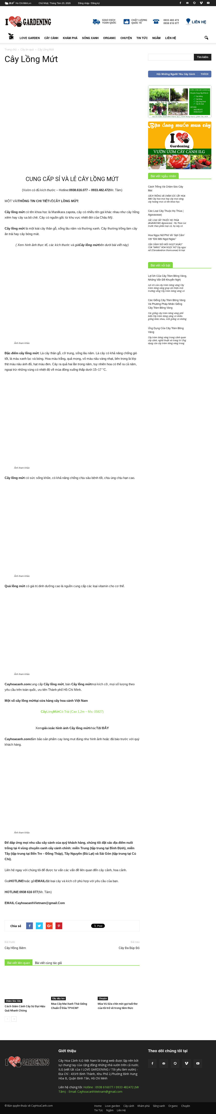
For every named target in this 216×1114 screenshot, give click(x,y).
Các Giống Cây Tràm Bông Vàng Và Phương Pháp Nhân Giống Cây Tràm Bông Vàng (166, 303)
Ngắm (156, 38)
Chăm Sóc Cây (13, 1000)
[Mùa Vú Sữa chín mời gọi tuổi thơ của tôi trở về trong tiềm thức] (119, 985)
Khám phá (70, 38)
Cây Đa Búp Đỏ (129, 948)
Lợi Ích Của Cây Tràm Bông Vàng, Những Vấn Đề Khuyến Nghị (167, 277)
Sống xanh (90, 38)
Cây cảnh (51, 38)
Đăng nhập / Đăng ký (89, 3)
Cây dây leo (58, 998)
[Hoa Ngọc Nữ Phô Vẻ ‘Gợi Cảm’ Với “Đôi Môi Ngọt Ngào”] (200, 247)
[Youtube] (208, 2)
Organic (109, 38)
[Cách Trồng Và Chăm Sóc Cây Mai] (200, 192)
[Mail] (187, 2)
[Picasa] (194, 2)
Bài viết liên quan (18, 963)
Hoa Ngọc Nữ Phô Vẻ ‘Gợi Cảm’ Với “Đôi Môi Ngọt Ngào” (166, 237)
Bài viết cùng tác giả (48, 963)
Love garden (30, 38)
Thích (204, 74)
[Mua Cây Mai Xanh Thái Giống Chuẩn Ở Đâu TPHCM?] (72, 985)
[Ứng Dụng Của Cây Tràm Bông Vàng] (200, 340)
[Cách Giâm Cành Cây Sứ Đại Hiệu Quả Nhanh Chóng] (26, 987)
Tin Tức (142, 38)
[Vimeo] (201, 2)
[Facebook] (180, 2)
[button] (206, 38)
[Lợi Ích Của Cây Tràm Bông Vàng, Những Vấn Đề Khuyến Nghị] (200, 281)
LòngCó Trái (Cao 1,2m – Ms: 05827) (72, 711)
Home (11, 38)
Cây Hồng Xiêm (15, 948)
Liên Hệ (170, 38)
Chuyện (126, 38)
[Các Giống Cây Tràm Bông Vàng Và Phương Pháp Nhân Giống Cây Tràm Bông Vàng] (200, 306)
